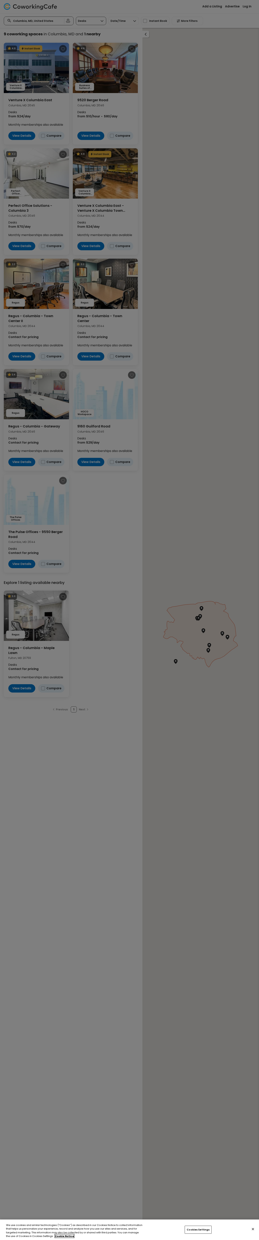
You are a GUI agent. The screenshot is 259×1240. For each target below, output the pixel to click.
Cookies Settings (198, 1229)
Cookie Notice (64, 1236)
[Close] (253, 1229)
